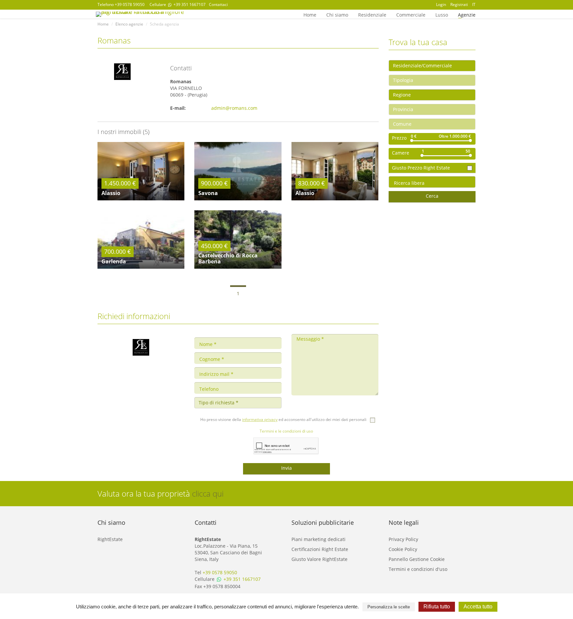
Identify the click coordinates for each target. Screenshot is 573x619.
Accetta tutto (478, 606)
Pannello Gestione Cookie (417, 559)
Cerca (432, 196)
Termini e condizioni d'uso (418, 569)
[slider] (411, 140)
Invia (286, 468)
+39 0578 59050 (130, 4)
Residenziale (372, 14)
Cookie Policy (403, 549)
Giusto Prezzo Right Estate (421, 168)
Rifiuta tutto (436, 606)
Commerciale (410, 14)
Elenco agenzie (129, 24)
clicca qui (207, 493)
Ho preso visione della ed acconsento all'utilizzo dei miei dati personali (283, 419)
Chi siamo (337, 14)
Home (309, 14)
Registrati (459, 4)
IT (474, 4)
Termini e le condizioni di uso (286, 431)
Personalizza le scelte (388, 606)
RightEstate (110, 539)
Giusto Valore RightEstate (319, 559)
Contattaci (218, 4)
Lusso (441, 14)
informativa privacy (260, 419)
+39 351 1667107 (189, 4)
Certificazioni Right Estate (319, 549)
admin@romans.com (234, 108)
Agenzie (467, 14)
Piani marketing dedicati (318, 539)
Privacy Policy (403, 539)
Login (441, 4)
